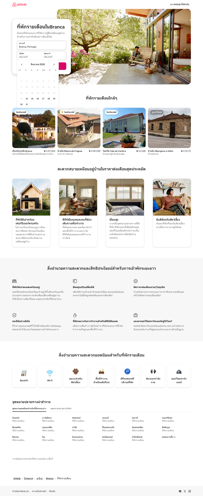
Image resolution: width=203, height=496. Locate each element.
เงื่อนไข (52, 491)
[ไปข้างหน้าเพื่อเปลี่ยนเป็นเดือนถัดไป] (54, 64)
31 (27, 104)
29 (54, 98)
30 (21, 104)
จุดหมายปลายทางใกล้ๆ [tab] (61, 408)
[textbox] (29, 57)
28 (49, 98)
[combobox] (41, 46)
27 (43, 98)
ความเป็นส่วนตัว (39, 491)
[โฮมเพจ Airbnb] (19, 4)
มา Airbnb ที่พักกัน (179, 4)
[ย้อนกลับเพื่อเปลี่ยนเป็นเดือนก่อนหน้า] (22, 64)
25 (32, 98)
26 (38, 98)
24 (27, 98)
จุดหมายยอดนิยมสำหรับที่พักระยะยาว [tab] (29, 408)
